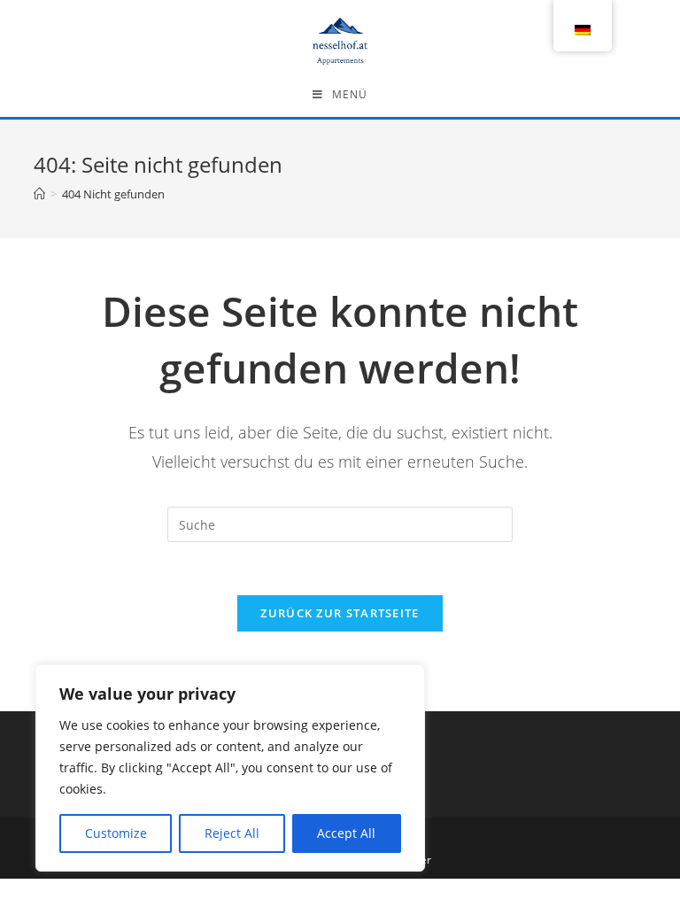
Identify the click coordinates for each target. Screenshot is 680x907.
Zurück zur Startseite (339, 613)
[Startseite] (39, 194)
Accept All (346, 833)
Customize (116, 833)
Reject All (232, 833)
